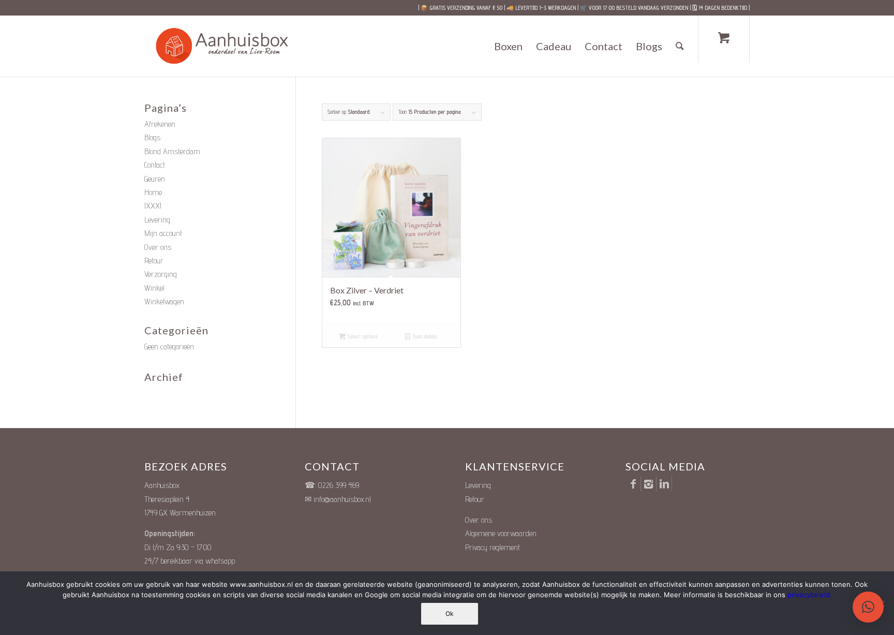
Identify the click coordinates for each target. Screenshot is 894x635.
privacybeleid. (809, 594)
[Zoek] (680, 46)
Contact (154, 165)
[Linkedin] (664, 484)
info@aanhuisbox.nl (342, 499)
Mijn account (163, 233)
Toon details (424, 336)
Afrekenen (159, 124)
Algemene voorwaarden (501, 533)
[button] (868, 607)
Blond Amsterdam (172, 151)
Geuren (154, 179)
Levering (157, 220)
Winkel (154, 288)
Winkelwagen (164, 301)
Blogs (152, 137)
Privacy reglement (492, 547)
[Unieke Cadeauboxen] (231, 46)
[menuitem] (508, 46)
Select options (362, 336)
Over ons (157, 247)
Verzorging (160, 274)
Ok (449, 613)
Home (153, 192)
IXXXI (152, 206)
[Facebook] (632, 484)
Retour (153, 260)
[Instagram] (648, 484)
